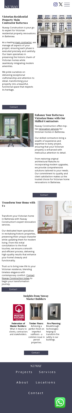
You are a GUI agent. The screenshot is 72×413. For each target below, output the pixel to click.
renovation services (49, 129)
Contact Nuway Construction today (18, 277)
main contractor (23, 42)
